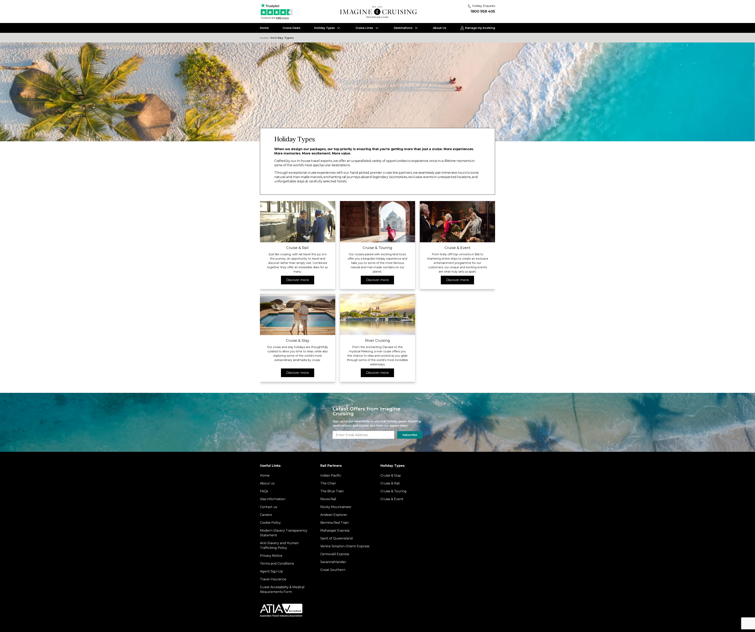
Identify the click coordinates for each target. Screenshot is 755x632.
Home (264, 28)
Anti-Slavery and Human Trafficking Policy (279, 545)
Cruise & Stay (390, 475)
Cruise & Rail (390, 483)
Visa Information (272, 499)
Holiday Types (325, 28)
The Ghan (328, 483)
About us (267, 483)
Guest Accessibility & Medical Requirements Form (282, 589)
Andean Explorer (333, 515)
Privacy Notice (271, 556)
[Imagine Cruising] (379, 12)
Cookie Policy (270, 523)
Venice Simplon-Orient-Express (344, 546)
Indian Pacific (330, 475)
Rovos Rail (328, 499)
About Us (439, 28)
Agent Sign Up (271, 571)
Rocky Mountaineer (336, 507)
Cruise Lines (364, 28)
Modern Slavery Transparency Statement (283, 533)
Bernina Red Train (334, 523)
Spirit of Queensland (336, 538)
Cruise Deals (291, 28)
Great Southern (332, 570)
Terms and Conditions (277, 563)
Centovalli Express (334, 554)
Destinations (403, 28)
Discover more (297, 280)
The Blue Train (332, 491)
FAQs (264, 491)
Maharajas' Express (334, 530)
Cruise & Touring (393, 491)
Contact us (268, 507)
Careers (266, 515)
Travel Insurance (273, 579)
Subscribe (409, 435)
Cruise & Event (391, 499)
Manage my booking (479, 28)
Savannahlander (333, 562)
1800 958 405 (482, 11)
